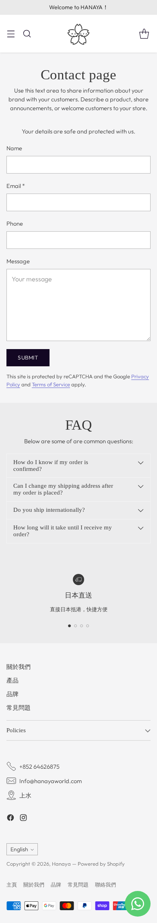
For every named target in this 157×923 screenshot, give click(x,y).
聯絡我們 (105, 884)
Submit (28, 357)
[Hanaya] (78, 33)
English (19, 849)
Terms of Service (51, 384)
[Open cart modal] (144, 33)
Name (14, 148)
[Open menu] (10, 33)
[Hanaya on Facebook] (10, 819)
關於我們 (18, 667)
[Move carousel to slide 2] (75, 625)
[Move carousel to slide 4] (87, 625)
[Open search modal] (27, 33)
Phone (14, 223)
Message (18, 261)
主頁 (11, 884)
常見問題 (18, 707)
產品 (12, 680)
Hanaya (61, 863)
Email (15, 186)
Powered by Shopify (101, 863)
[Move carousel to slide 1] (69, 625)
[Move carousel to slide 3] (81, 625)
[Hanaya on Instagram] (23, 819)
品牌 (12, 694)
